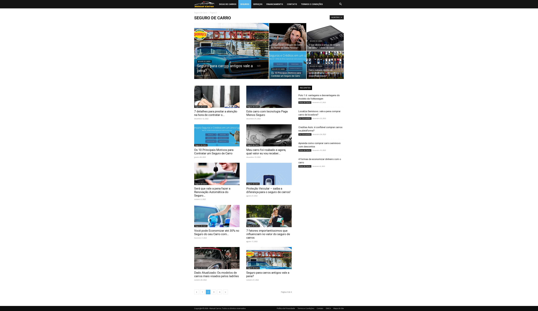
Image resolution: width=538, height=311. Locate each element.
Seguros (244, 4)
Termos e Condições (312, 4)
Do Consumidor (305, 118)
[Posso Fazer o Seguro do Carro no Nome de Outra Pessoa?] (287, 37)
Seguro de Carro (200, 12)
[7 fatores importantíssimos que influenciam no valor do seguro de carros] (269, 216)
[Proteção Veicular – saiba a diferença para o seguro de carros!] (269, 174)
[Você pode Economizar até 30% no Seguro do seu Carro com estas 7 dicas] (217, 216)
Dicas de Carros (227, 4)
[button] (340, 4)
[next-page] (225, 292)
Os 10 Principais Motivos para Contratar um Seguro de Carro (213, 151)
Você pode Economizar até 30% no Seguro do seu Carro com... (216, 232)
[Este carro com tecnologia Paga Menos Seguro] (269, 97)
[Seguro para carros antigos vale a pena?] (231, 55)
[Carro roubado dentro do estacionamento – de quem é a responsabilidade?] (325, 65)
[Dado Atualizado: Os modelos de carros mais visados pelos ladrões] (217, 258)
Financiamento (274, 4)
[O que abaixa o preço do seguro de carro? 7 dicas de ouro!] (325, 37)
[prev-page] (196, 292)
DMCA (328, 308)
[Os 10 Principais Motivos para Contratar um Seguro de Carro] (287, 65)
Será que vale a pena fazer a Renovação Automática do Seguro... (212, 192)
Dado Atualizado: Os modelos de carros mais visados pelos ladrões (216, 274)
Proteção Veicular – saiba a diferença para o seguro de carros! (268, 190)
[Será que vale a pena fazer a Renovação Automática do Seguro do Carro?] (217, 174)
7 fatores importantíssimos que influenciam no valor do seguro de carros (268, 234)
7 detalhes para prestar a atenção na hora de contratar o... (215, 113)
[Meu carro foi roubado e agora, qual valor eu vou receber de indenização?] (269, 135)
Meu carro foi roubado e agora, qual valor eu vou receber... (266, 151)
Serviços (257, 4)
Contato (292, 4)
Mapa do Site (338, 308)
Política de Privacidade (286, 308)
